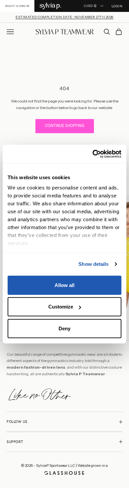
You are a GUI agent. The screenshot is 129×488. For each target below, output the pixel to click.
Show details (93, 264)
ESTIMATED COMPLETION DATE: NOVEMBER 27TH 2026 (64, 17)
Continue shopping (64, 125)
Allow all (64, 285)
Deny (64, 328)
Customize (60, 306)
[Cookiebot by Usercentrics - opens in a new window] (92, 154)
